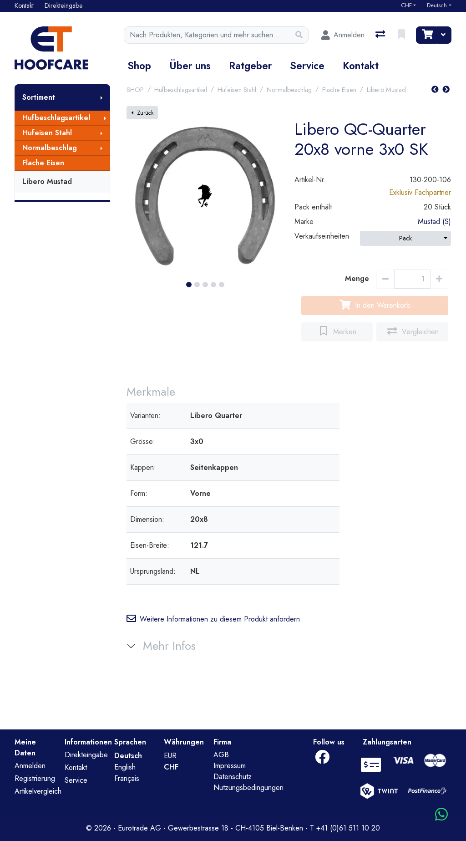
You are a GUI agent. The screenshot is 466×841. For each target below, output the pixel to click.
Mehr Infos (169, 645)
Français (126, 778)
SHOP (135, 89)
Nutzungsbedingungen (248, 787)
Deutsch (437, 5)
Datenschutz (232, 776)
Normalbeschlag (49, 148)
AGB (221, 754)
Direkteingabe (86, 754)
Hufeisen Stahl (47, 132)
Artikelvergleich (38, 791)
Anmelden (30, 765)
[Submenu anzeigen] (101, 97)
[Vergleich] (381, 35)
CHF (406, 5)
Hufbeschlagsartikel (56, 117)
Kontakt (361, 65)
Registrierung (35, 778)
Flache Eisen (43, 163)
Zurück (145, 113)
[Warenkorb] (426, 35)
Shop (139, 65)
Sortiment (38, 97)
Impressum (229, 765)
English (125, 767)
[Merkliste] (402, 35)
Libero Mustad (47, 181)
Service (307, 65)
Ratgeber (250, 65)
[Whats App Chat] (441, 815)
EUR (170, 755)
